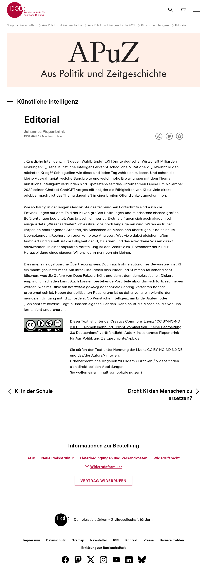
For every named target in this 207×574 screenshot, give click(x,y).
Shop (10, 25)
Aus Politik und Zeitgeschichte (62, 25)
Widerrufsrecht (166, 458)
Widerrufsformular (106, 467)
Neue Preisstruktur (57, 458)
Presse (148, 540)
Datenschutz (56, 540)
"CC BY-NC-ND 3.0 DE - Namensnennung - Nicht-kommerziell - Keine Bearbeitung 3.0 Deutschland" (126, 327)
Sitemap (78, 540)
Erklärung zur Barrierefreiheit (103, 548)
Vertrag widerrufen (103, 481)
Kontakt (131, 540)
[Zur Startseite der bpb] (26, 17)
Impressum (31, 540)
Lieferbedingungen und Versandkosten (113, 458)
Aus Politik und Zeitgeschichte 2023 (111, 25)
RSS (116, 540)
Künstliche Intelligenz (155, 25)
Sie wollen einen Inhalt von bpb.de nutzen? (106, 372)
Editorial (181, 25)
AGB (31, 458)
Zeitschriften (28, 25)
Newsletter (98, 540)
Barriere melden (172, 540)
